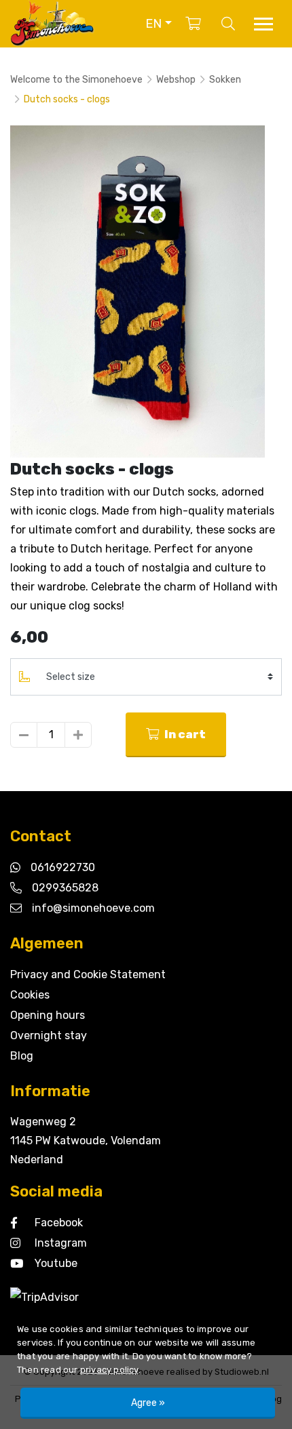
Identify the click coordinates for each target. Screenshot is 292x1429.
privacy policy (109, 1370)
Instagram (61, 1242)
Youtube (56, 1263)
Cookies (30, 994)
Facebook (59, 1222)
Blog (21, 1055)
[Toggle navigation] (263, 24)
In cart (184, 734)
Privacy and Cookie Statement (88, 974)
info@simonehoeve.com (93, 908)
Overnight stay (48, 1035)
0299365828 (65, 887)
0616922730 (63, 867)
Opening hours (47, 1015)
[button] (158, 23)
